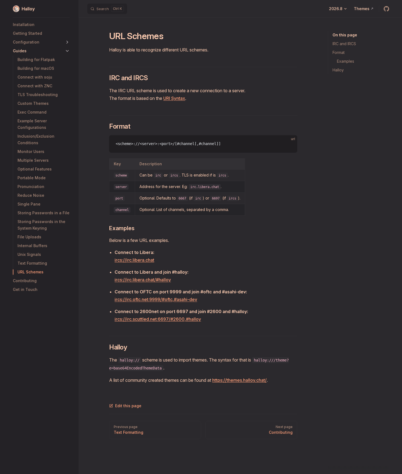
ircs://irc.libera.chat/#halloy (143, 279)
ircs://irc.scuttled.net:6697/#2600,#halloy (158, 319)
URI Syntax (174, 98)
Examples (345, 61)
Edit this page (128, 405)
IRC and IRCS (344, 43)
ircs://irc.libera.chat (134, 260)
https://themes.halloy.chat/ (239, 380)
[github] (386, 9)
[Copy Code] (288, 143)
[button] (67, 42)
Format (339, 52)
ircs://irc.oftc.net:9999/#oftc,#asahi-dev (156, 299)
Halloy (338, 70)
